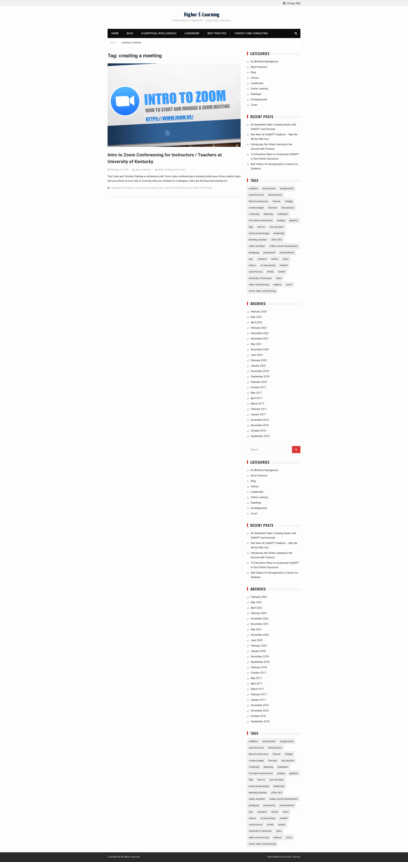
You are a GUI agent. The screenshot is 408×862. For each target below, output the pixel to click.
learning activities (258, 239)
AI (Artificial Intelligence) (158, 33)
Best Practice (217, 33)
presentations (287, 252)
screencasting (267, 265)
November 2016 (260, 425)
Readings (256, 94)
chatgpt (289, 201)
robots (274, 259)
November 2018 (260, 371)
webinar (277, 284)
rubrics (252, 265)
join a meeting (151, 187)
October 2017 (258, 387)
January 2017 (258, 414)
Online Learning (259, 88)
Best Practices (259, 66)
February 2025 (259, 311)
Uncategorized (171, 169)
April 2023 (256, 322)
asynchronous (256, 194)
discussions (287, 207)
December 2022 (260, 333)
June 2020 (256, 354)
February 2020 (259, 360)
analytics (253, 188)
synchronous (255, 271)
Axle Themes (293, 856)
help (251, 226)
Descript (272, 207)
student (284, 265)
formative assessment (261, 220)
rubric (286, 259)
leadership (279, 233)
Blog (130, 33)
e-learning (254, 214)
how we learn (277, 226)
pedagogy (254, 252)
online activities (257, 246)
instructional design (259, 233)
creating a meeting (120, 187)
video (279, 278)
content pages (256, 207)
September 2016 (260, 436)
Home (115, 33)
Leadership (192, 33)
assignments (287, 188)
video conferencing (259, 284)
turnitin (281, 271)
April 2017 (256, 398)
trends (270, 271)
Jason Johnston (143, 169)
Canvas (255, 77)
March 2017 (257, 403)
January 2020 (258, 365)
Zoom (183, 169)
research (262, 259)
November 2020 (260, 349)
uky (161, 187)
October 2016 (258, 430)
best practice (275, 194)
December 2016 (260, 419)
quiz (251, 259)
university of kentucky (175, 187)
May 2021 (256, 344)
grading (281, 220)
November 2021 (260, 338)
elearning (268, 214)
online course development (283, 246)
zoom (289, 284)
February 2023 (259, 327)
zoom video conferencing (199, 187)
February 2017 (259, 409)
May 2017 (256, 392)
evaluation (282, 214)
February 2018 (259, 381)
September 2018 (260, 376)
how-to (134, 187)
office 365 (276, 239)
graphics (293, 220)
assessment (269, 188)
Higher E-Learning (201, 14)
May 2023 (256, 316)
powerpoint (269, 252)
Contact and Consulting (251, 33)
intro (141, 187)
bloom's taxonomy (258, 201)
